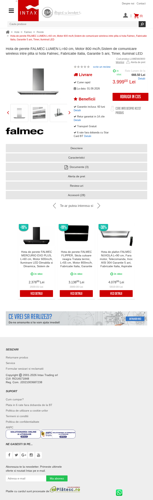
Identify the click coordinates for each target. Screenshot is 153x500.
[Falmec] (24, 131)
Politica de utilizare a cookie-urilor (27, 410)
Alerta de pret (138, 62)
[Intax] (27, 10)
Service (10, 363)
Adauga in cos (130, 97)
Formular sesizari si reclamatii (24, 368)
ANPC (9, 427)
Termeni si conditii (17, 416)
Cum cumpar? (15, 399)
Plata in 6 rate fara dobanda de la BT (29, 405)
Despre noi (128, 3)
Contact (141, 3)
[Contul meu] (125, 16)
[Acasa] (8, 32)
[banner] (76, 318)
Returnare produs (17, 357)
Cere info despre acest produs (128, 111)
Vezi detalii (36, 294)
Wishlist (120, 62)
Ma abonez (57, 478)
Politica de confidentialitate (22, 421)
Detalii (141, 78)
